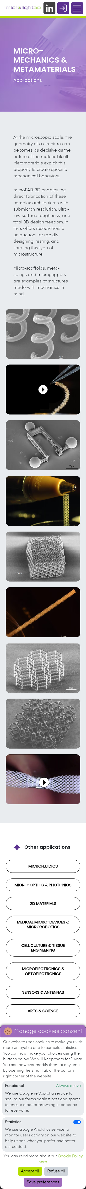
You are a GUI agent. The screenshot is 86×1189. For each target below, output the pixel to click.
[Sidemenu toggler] (77, 8)
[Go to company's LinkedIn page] (49, 8)
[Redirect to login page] (63, 8)
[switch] (77, 1122)
